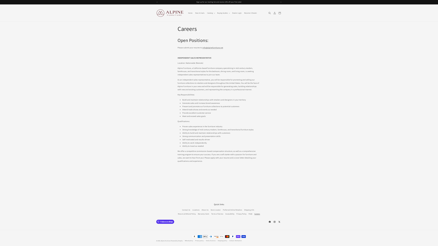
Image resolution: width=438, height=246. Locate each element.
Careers (257, 214)
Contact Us (186, 210)
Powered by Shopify (177, 241)
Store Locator (216, 210)
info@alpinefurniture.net (212, 47)
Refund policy (189, 240)
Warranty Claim (203, 214)
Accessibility (229, 214)
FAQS (250, 214)
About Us (205, 210)
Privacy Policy (241, 214)
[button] (211, 13)
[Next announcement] (280, 2)
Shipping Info (249, 210)
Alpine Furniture (166, 241)
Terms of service (210, 240)
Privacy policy (199, 240)
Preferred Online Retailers (232, 210)
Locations (195, 210)
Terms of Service (217, 214)
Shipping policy (222, 240)
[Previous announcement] (157, 2)
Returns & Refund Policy (187, 214)
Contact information (235, 240)
